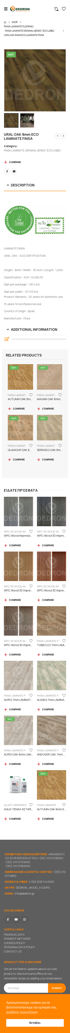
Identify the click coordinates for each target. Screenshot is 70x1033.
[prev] (57, 136)
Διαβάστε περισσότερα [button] (21, 1012)
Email (14, 171)
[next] (63, 136)
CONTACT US (12, 951)
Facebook (7, 171)
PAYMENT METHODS (17, 939)
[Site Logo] (20, 9)
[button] (7, 8)
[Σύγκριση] (56, 9)
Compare (15, 162)
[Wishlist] (63, 9)
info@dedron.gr (24, 893)
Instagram (24, 919)
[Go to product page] (18, 511)
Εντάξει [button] (35, 1023)
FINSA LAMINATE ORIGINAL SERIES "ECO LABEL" (32, 150)
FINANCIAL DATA (14, 934)
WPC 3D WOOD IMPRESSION (21, 531)
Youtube (16, 919)
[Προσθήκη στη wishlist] (31, 395)
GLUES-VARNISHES (15, 805)
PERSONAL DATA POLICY (19, 947)
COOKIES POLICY (14, 943)
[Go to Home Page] (5, 22)
